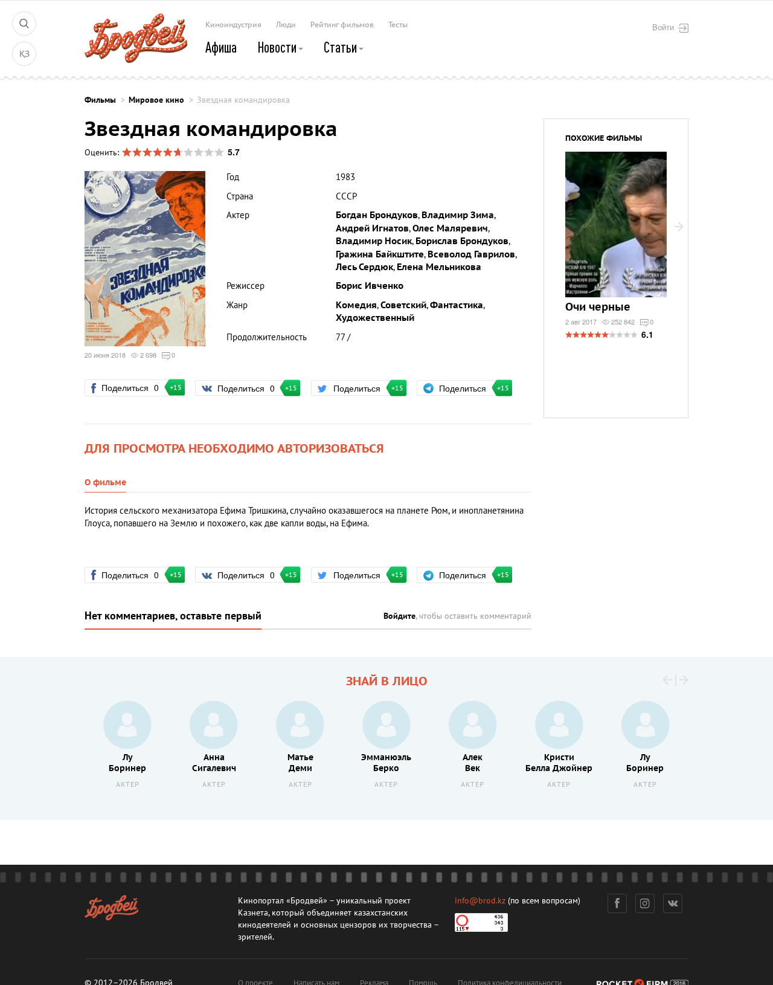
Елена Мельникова (439, 267)
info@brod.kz (480, 901)
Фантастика (456, 305)
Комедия (356, 305)
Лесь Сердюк (364, 267)
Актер (128, 785)
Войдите (399, 616)
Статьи (341, 47)
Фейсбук (617, 903)
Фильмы (100, 100)
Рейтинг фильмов (342, 25)
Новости (278, 47)
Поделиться (135, 387)
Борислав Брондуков (461, 241)
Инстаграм (645, 903)
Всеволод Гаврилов (471, 254)
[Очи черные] (616, 232)
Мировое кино (156, 100)
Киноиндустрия (233, 25)
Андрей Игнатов (372, 228)
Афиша (221, 47)
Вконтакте (672, 903)
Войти (663, 27)
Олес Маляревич (450, 228)
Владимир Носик (374, 241)
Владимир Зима (458, 215)
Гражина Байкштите (380, 254)
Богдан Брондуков (377, 215)
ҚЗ (24, 54)
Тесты (398, 25)
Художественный (375, 317)
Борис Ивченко (369, 285)
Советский (403, 305)
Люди (286, 25)
